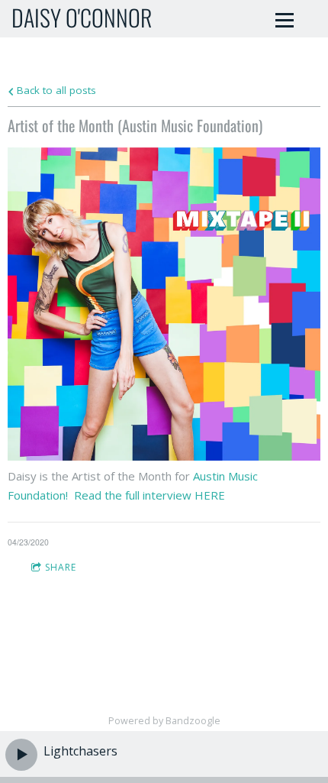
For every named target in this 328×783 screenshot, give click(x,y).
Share (60, 567)
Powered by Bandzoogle (164, 720)
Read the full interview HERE (148, 495)
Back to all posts (55, 90)
